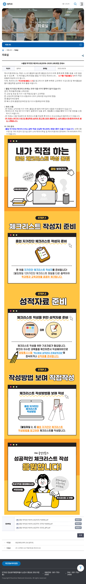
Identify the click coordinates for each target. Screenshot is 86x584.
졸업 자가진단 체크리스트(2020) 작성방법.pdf (34, 520)
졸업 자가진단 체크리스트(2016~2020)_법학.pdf (35, 528)
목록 (80, 535)
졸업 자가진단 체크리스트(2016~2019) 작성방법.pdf (36, 524)
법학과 (10, 4)
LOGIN (66, 4)
